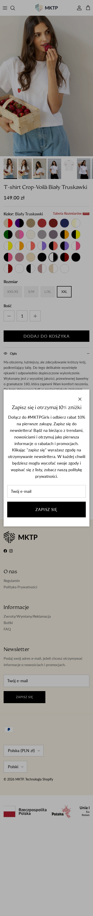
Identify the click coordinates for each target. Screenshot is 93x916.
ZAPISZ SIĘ (46, 509)
